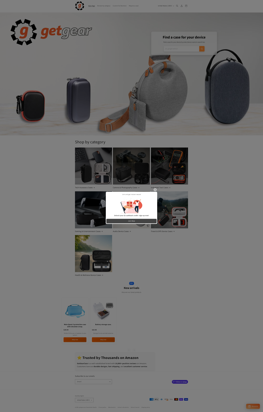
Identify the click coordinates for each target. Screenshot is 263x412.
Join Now (131, 221)
